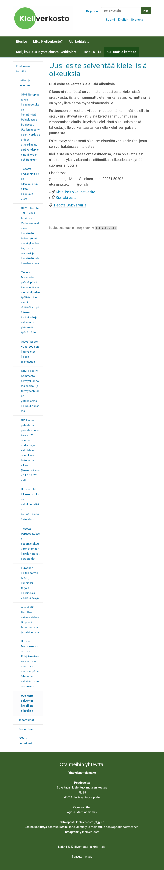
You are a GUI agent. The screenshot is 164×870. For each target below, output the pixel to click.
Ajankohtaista (79, 41)
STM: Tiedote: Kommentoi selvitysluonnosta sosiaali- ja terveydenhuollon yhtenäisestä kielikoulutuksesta (30, 390)
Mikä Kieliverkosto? (48, 41)
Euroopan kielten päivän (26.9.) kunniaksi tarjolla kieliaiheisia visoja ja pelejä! (30, 582)
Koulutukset (26, 729)
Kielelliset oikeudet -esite (75, 192)
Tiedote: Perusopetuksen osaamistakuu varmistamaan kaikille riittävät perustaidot (30, 543)
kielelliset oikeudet (106, 228)
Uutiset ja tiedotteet (25, 83)
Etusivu (21, 41)
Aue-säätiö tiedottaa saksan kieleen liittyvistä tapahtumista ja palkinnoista (30, 619)
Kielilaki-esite (66, 198)
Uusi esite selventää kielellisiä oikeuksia (27, 703)
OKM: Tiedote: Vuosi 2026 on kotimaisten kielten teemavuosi (30, 351)
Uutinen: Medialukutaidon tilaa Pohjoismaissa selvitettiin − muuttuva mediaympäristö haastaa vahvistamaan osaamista (30, 664)
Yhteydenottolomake (82, 772)
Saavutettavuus (82, 856)
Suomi (110, 19)
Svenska (137, 19)
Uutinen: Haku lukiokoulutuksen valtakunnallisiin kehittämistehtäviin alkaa (30, 504)
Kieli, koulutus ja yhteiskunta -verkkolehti (46, 52)
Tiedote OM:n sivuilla (69, 205)
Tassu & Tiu (92, 52)
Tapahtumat (26, 719)
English (123, 19)
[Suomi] (43, 18)
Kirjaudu (92, 11)
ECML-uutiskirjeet (25, 741)
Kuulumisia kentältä (121, 52)
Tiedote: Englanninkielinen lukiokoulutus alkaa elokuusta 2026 (30, 183)
